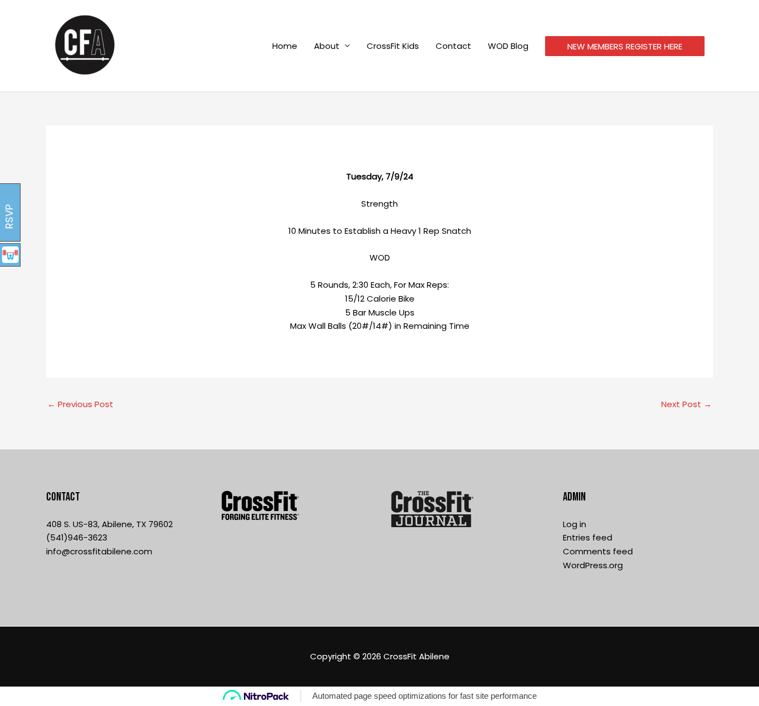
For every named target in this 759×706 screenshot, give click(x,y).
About (326, 46)
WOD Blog (508, 46)
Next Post (686, 404)
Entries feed (587, 537)
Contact (453, 46)
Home (284, 46)
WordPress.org (593, 565)
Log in (574, 524)
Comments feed (598, 551)
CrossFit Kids (393, 46)
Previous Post (80, 404)
